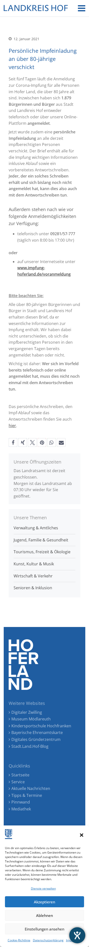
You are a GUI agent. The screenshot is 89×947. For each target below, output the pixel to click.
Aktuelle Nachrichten (30, 788)
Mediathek (21, 809)
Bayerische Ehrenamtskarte (37, 732)
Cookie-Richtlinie (19, 940)
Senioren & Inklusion (33, 587)
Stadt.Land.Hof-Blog (29, 746)
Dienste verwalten (43, 888)
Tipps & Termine (26, 795)
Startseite (20, 775)
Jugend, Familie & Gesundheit (41, 540)
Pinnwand (20, 802)
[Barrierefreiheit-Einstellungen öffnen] (77, 935)
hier (12, 425)
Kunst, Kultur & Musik (34, 564)
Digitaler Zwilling (26, 712)
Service (18, 782)
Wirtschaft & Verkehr (33, 576)
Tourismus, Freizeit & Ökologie (42, 551)
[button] (81, 835)
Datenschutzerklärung (48, 940)
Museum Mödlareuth (31, 719)
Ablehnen (44, 915)
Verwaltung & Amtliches (36, 528)
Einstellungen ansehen (44, 929)
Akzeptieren (44, 901)
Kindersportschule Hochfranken (41, 726)
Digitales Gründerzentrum (36, 739)
